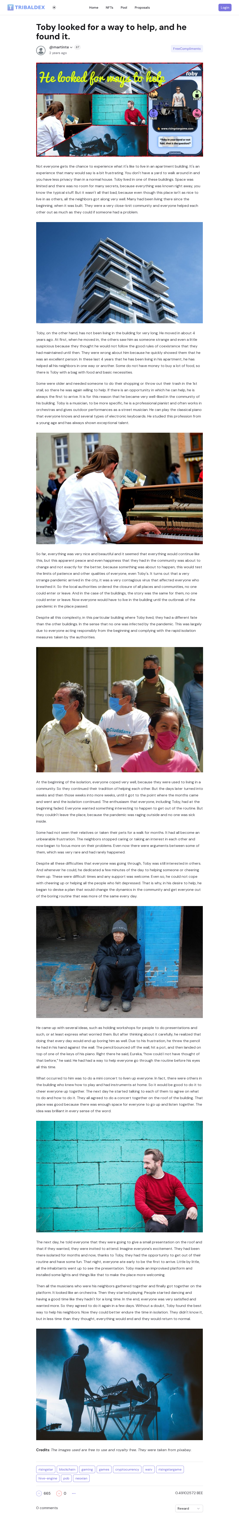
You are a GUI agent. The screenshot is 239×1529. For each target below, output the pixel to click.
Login (225, 7)
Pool (124, 7)
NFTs (109, 7)
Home (93, 7)
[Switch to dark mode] (54, 7)
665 (47, 1493)
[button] (39, 1493)
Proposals (142, 7)
